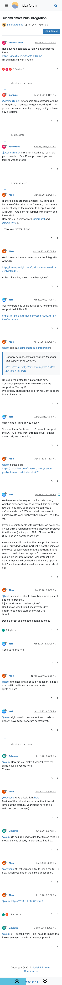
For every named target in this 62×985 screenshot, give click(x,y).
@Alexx (6, 717)
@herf (5, 347)
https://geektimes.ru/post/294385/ (22, 55)
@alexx (6, 761)
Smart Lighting (15, 24)
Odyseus (13, 756)
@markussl (39, 218)
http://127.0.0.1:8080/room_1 (27, 901)
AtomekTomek (16, 42)
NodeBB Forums (41, 967)
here (36, 797)
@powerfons (9, 222)
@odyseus (8, 797)
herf (11, 299)
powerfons (14, 146)
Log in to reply (51, 31)
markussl (13, 95)
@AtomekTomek (11, 100)
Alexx (11, 194)
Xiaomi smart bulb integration (33, 347)
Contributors (31, 971)
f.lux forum (29, 5)
